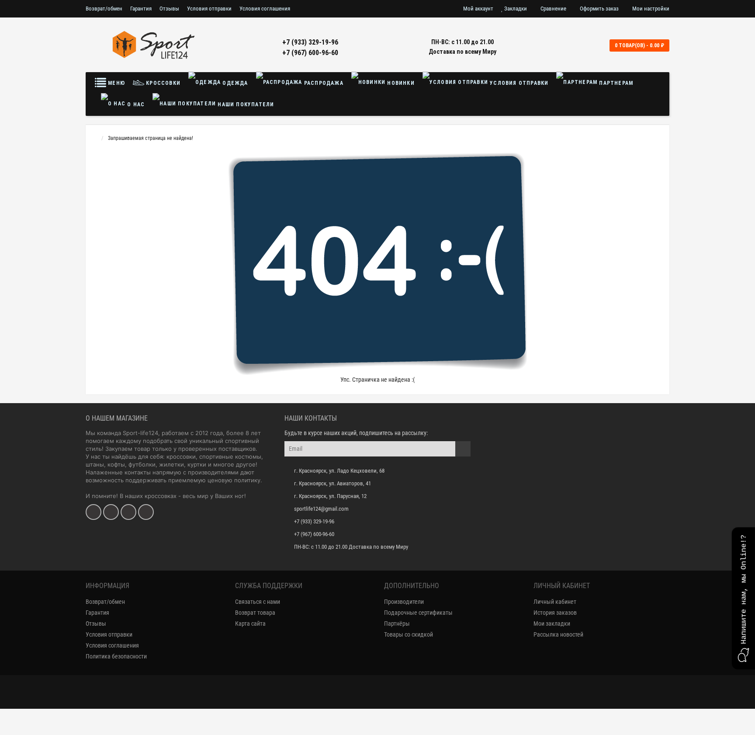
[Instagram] (111, 512)
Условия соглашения (264, 8)
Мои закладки (551, 623)
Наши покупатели (245, 104)
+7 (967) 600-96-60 (310, 53)
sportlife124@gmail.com (321, 508)
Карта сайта (250, 623)
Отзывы (169, 8)
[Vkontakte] (93, 512)
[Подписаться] (463, 448)
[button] (743, 598)
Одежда (234, 83)
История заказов (555, 612)
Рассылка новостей (558, 634)
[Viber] (146, 512)
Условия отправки (209, 8)
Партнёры (397, 623)
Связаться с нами (257, 601)
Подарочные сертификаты (418, 612)
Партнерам (615, 83)
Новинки (400, 83)
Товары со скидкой (408, 634)
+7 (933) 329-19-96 (310, 42)
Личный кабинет (554, 601)
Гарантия (141, 8)
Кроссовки (162, 83)
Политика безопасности (116, 656)
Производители (404, 601)
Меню (115, 83)
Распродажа (322, 83)
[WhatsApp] (128, 512)
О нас (135, 104)
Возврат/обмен (104, 8)
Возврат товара (255, 612)
